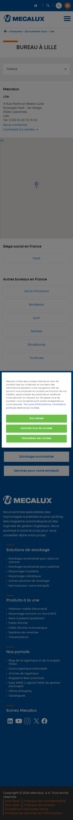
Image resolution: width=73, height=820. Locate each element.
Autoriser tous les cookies (36, 429)
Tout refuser (36, 418)
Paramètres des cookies (36, 439)
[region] (36, 410)
